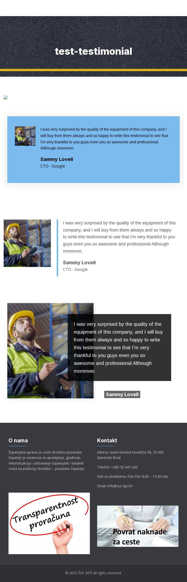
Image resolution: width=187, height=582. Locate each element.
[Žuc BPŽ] (17, 7)
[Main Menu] (6, 8)
